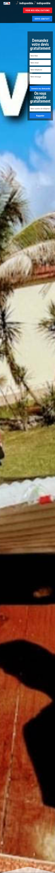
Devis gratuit (42, 18)
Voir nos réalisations (38, 10)
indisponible (26, 3)
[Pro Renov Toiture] (6, 4)
